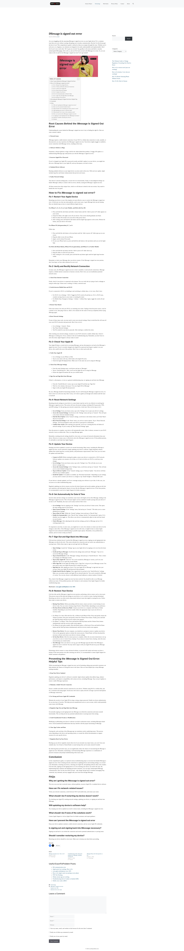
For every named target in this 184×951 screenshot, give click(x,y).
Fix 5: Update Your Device (59, 92)
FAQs (52, 103)
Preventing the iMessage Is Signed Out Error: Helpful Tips (64, 99)
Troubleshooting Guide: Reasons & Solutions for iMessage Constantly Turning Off (75, 855)
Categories (115, 48)
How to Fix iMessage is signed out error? (60, 83)
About (128, 3)
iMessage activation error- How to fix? (57, 853)
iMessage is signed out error (57, 886)
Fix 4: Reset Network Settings (60, 90)
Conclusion (53, 101)
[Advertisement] (92, 18)
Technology (97, 3)
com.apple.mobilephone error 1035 (65, 586)
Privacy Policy (114, 3)
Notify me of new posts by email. (59, 936)
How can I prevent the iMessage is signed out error (64, 113)
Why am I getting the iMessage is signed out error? (64, 105)
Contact (122, 3)
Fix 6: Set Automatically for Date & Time (62, 93)
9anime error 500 (54, 888)
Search (114, 35)
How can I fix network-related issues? (61, 106)
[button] (133, 4)
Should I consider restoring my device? (62, 117)
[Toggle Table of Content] (77, 79)
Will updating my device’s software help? (62, 110)
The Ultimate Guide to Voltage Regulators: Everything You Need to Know (121, 63)
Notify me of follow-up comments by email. (61, 932)
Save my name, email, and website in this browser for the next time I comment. (71, 928)
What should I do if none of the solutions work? (64, 112)
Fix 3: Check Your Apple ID (59, 88)
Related (55, 119)
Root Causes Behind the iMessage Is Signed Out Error (63, 81)
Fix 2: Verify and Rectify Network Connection (63, 86)
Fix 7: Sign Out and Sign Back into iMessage (63, 95)
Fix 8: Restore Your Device (59, 97)
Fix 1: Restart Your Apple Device (60, 85)
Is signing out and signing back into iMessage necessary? (66, 115)
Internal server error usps (56, 889)
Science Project (88, 3)
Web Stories (105, 3)
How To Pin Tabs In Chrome (119, 81)
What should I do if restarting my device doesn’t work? (65, 108)
